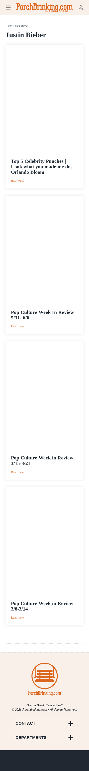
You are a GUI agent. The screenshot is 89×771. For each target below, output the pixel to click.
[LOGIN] (81, 7)
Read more (17, 181)
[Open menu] (8, 7)
